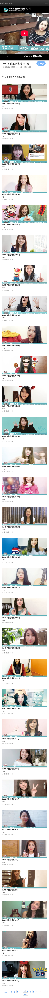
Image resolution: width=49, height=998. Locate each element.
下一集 (41, 63)
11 (44, 992)
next (25, 994)
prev (5, 992)
